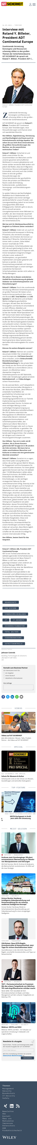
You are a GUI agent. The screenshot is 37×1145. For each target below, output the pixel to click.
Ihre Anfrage (7, 683)
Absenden (27, 1058)
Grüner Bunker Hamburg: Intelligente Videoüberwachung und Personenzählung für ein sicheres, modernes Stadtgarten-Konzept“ (15, 901)
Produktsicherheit (12, 1130)
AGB (4, 1128)
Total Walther (11, 632)
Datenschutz (8, 1126)
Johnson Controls (8, 653)
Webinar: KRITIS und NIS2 (11, 1027)
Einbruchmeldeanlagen (15, 614)
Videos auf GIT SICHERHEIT (11, 735)
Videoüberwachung (13, 638)
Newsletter (8, 1111)
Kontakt (6, 1116)
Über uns (7, 1118)
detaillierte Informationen (13, 678)
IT (6, 620)
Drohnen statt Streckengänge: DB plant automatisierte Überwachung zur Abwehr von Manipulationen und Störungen (17, 859)
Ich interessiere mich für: (11, 670)
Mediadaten (8, 1121)
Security (15, 896)
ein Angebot (9, 673)
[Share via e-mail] (21, 697)
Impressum (7, 1123)
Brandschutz (10, 602)
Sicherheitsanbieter (15, 626)
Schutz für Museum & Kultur (12, 776)
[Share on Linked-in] (12, 697)
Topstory (18, 25)
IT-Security (18, 620)
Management (18, 855)
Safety (5, 1098)
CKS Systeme (10, 608)
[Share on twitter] (8, 697)
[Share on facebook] (3, 697)
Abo (4, 1114)
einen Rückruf (10, 675)
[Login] (30, 4)
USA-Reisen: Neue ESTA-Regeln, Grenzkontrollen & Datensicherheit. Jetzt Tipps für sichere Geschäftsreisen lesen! (17, 945)
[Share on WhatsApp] (17, 697)
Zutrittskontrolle (14, 644)
